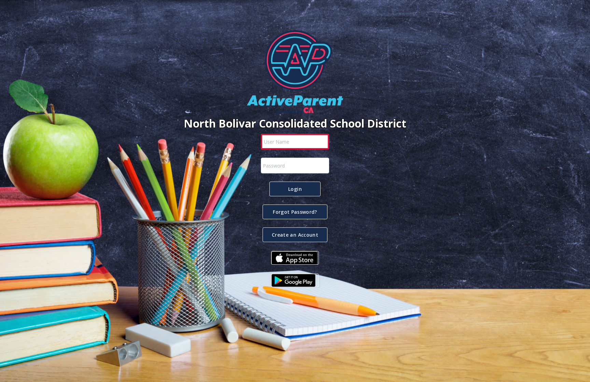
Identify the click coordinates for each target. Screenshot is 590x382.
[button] (295, 189)
